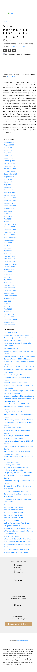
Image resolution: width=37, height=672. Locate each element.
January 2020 (9, 325)
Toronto (7, 504)
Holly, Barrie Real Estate (13, 412)
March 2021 (8, 312)
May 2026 (8, 153)
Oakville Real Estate (11, 454)
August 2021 (9, 298)
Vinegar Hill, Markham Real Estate (17, 528)
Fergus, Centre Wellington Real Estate (19, 391)
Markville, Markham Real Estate (16, 436)
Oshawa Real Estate (11, 462)
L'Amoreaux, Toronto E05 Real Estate (18, 420)
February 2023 (10, 256)
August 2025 (9, 177)
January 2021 (9, 317)
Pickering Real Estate (12, 465)
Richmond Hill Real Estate (14, 470)
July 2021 (8, 301)
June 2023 (8, 245)
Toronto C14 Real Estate (13, 512)
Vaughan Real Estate (12, 526)
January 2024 (9, 227)
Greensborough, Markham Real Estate (19, 396)
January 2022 (9, 288)
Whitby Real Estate (11, 536)
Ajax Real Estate (10, 332)
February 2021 (9, 314)
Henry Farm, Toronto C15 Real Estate (18, 404)
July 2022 (8, 272)
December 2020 (10, 319)
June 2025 (8, 182)
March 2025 (8, 190)
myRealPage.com (22, 640)
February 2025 (10, 193)
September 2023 (10, 238)
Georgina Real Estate (12, 393)
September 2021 (10, 296)
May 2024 (8, 216)
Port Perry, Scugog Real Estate (16, 467)
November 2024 (10, 200)
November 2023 (10, 232)
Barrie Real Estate (11, 348)
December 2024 (10, 198)
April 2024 (8, 219)
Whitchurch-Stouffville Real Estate (17, 539)
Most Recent (9, 142)
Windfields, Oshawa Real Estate (16, 549)
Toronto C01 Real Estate (13, 507)
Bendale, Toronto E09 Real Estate (17, 359)
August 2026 (9, 145)
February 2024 (10, 224)
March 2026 (8, 158)
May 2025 (8, 185)
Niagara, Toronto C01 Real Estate (17, 452)
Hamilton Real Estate (12, 401)
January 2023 (9, 259)
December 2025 (10, 166)
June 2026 (8, 150)
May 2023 (8, 248)
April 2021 (8, 309)
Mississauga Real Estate (13, 438)
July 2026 (8, 147)
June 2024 (8, 214)
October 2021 (9, 293)
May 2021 (7, 306)
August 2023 (9, 240)
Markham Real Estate (12, 428)
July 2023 (8, 243)
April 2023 (8, 251)
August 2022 (9, 269)
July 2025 (8, 179)
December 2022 (10, 261)
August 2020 (9, 322)
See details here (13, 77)
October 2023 (9, 235)
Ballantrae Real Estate (12, 340)
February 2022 (10, 285)
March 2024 (8, 222)
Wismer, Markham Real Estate (16, 552)
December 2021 (10, 290)
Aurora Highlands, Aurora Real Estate (19, 338)
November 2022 (10, 264)
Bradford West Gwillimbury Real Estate (19, 367)
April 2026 (8, 155)
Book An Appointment (18, 624)
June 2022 (8, 275)
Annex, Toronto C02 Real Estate (16, 335)
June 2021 (8, 304)
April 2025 (8, 187)
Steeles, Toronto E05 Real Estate (16, 491)
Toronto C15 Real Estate (13, 515)
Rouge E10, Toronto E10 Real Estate (18, 473)
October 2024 (9, 203)
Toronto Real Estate (11, 520)
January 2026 (9, 163)
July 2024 (8, 211)
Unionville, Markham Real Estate (17, 523)
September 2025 (10, 174)
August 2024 (9, 208)
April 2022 (8, 280)
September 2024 (10, 206)
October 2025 (9, 171)
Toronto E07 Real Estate (13, 518)
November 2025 (10, 169)
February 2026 (10, 161)
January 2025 (9, 195)
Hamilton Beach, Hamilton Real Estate (19, 399)
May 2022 (8, 277)
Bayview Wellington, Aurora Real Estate (19, 356)
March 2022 (8, 282)
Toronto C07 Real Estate (18, 46)
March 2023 (8, 253)
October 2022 (9, 267)
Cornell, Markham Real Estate (16, 383)
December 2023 (10, 230)
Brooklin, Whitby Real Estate (15, 375)
